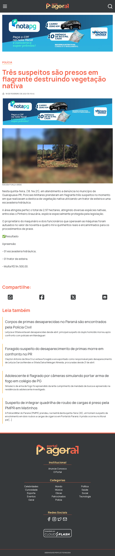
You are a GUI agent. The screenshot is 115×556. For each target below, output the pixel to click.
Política (85, 486)
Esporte (31, 493)
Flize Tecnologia (64, 553)
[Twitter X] (60, 519)
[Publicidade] (57, 33)
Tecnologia (85, 496)
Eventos (31, 496)
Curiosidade (31, 489)
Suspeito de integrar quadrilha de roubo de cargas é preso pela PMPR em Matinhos (57, 405)
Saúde (85, 489)
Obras (59, 493)
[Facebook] (49, 519)
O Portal (57, 472)
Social (85, 493)
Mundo (58, 486)
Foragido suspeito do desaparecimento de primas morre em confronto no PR (54, 351)
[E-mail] (65, 519)
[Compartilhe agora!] (10, 297)
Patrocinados (59, 496)
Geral (31, 499)
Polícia (7, 62)
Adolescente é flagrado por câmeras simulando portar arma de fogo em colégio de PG (57, 378)
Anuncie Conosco (57, 468)
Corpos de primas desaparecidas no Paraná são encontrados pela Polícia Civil (55, 324)
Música (58, 489)
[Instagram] (54, 519)
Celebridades (31, 486)
